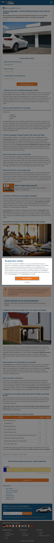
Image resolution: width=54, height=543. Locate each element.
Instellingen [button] (27, 282)
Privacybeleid (13, 274)
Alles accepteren (27, 278)
